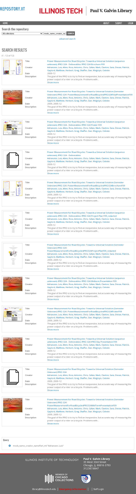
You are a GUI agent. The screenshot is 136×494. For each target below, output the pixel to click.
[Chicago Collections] (59, 482)
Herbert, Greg (72, 70)
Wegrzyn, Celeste (101, 70)
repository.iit (12, 8)
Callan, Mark (94, 67)
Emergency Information (72, 489)
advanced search (67, 38)
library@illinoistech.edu (44, 489)
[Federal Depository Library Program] (86, 482)
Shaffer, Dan (86, 70)
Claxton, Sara (107, 67)
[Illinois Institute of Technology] (52, 460)
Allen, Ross (68, 67)
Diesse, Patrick (122, 67)
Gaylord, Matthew (55, 70)
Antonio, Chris (81, 67)
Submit (118, 23)
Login (130, 23)
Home (5, 23)
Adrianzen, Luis (54, 67)
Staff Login (98, 489)
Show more (53, 82)
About (106, 23)
